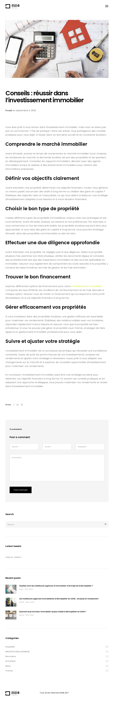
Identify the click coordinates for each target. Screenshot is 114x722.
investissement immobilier (86, 286)
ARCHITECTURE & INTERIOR (17, 651)
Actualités (10, 646)
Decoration (10, 656)
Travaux (9, 670)
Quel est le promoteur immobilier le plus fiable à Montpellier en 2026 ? (52, 612)
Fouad (8, 110)
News (8, 666)
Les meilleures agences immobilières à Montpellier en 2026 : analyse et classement (59, 599)
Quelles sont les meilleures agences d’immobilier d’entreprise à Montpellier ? (56, 586)
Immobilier (10, 661)
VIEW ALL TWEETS (13, 557)
